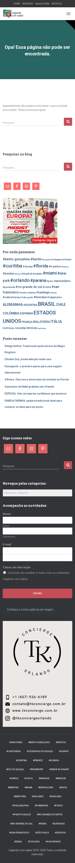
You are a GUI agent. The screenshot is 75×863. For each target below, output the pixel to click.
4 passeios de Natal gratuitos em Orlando (29, 386)
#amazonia (15, 742)
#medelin (37, 273)
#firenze (38, 760)
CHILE (61, 305)
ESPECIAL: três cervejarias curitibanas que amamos (36, 393)
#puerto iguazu (22, 814)
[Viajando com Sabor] (15, 13)
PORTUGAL (9, 328)
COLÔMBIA (11, 313)
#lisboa (65, 267)
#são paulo (27, 297)
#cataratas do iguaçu (40, 751)
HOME (16, 3)
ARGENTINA (30, 304)
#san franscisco (19, 832)
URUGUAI (31, 328)
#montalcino (45, 787)
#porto (58, 805)
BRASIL (47, 304)
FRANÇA (27, 322)
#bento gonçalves (16, 259)
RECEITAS (57, 3)
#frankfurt (55, 266)
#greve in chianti (59, 769)
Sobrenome (9, 536)
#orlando (20, 280)
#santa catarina (27, 292)
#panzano (55, 796)
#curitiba (12, 266)
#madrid (26, 273)
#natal (63, 787)
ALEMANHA (13, 304)
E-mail (8, 544)
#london (8, 273)
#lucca (18, 274)
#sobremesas (12, 297)
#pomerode (9, 287)
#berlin (36, 259)
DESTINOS (27, 3)
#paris (50, 281)
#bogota (46, 259)
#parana (38, 280)
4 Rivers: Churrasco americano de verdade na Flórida (37, 379)
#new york (20, 796)
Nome (8, 514)
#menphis (13, 787)
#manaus (44, 778)
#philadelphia (62, 281)
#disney (28, 266)
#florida (40, 266)
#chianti (67, 259)
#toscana (40, 297)
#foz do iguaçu (15, 769)
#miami (50, 273)
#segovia (60, 832)
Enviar (37, 593)
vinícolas (42, 328)
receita (20, 328)
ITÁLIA (56, 321)
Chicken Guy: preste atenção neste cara (28, 359)
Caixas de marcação (17, 567)
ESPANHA (26, 313)
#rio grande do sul (28, 287)
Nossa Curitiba (42, 3)
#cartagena (56, 259)
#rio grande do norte (49, 814)
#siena (54, 293)
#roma (47, 287)
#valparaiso (54, 297)
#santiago (43, 292)
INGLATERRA (41, 322)
